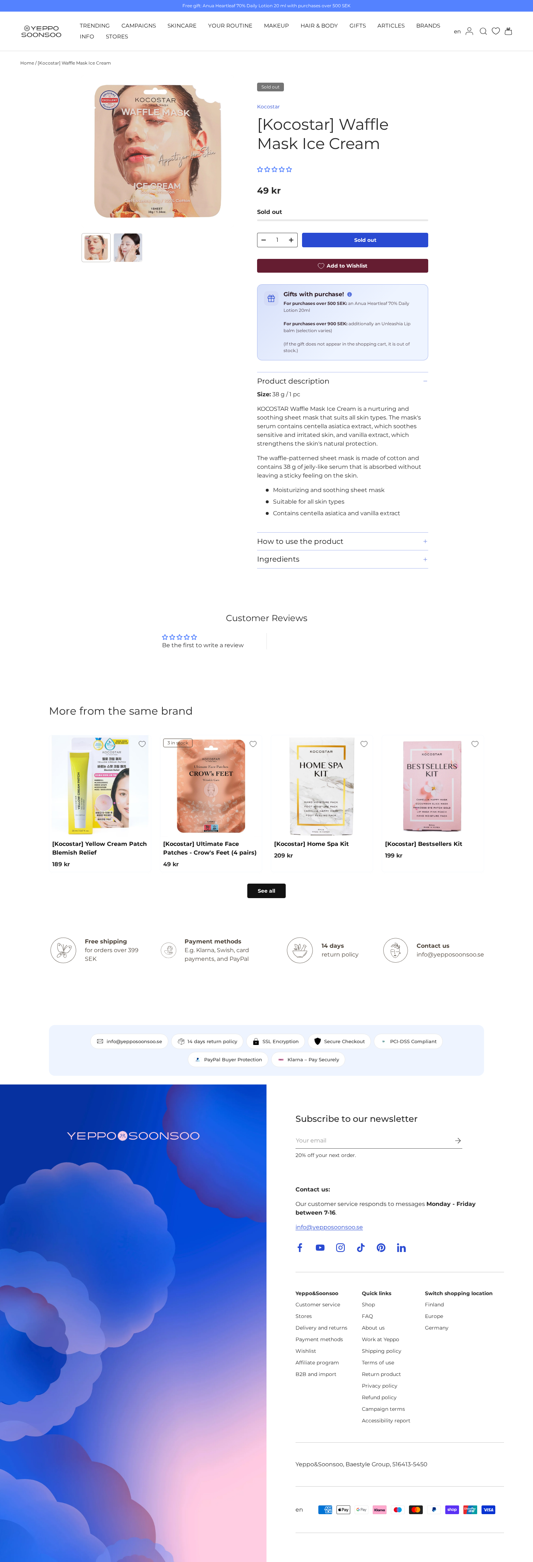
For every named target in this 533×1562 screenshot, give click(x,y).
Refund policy (379, 1397)
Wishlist (306, 1351)
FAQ (367, 1316)
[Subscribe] (452, 1141)
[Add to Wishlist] (142, 744)
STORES (117, 36)
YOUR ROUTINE (230, 25)
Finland (434, 1304)
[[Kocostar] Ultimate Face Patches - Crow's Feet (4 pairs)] (211, 786)
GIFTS (358, 25)
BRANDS (428, 25)
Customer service (318, 1304)
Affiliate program (317, 1362)
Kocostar (268, 106)
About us (373, 1328)
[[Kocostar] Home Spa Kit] (322, 786)
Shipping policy (381, 1351)
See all (266, 891)
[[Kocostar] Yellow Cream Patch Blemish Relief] (100, 786)
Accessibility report (386, 1420)
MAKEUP (276, 25)
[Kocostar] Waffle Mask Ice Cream (74, 63)
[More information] (349, 294)
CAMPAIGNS (138, 25)
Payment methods (319, 1339)
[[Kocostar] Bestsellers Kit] (433, 786)
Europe (434, 1316)
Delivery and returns (321, 1328)
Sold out (365, 240)
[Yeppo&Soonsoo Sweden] (133, 1323)
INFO (87, 36)
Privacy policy (379, 1386)
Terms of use (378, 1362)
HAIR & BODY (319, 25)
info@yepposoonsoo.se (329, 1227)
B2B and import (316, 1374)
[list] (158, 151)
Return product (381, 1374)
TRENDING (95, 25)
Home (27, 63)
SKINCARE (182, 25)
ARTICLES (391, 25)
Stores (304, 1316)
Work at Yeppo (380, 1339)
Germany (437, 1328)
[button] (506, 31)
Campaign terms (383, 1409)
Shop (368, 1304)
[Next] (222, 151)
